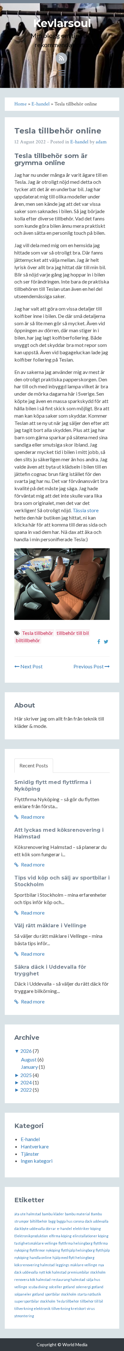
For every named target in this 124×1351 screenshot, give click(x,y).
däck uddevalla (96, 1221)
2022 (26, 1090)
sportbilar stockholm (60, 1294)
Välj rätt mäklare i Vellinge (50, 926)
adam (101, 142)
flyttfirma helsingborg (76, 1243)
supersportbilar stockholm (34, 1301)
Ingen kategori (36, 1161)
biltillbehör (28, 640)
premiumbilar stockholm (86, 1272)
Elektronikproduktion (31, 1236)
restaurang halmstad (68, 1279)
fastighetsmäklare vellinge (36, 1243)
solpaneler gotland (29, 1294)
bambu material (77, 1214)
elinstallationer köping (90, 1236)
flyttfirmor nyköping (45, 1250)
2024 (26, 1082)
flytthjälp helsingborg (78, 1250)
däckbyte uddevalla (29, 1228)
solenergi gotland (89, 1287)
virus (91, 1308)
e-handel (64, 1228)
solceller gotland (62, 1287)
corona (78, 1221)
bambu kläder (53, 1214)
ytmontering (24, 1316)
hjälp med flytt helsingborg (73, 1257)
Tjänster (30, 1154)
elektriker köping (87, 1228)
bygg (52, 1221)
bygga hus (64, 1221)
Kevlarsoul (62, 23)
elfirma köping (60, 1236)
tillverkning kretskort (69, 1308)
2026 (26, 1051)
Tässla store (85, 510)
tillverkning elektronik (32, 1308)
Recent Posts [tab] (33, 765)
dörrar (51, 1228)
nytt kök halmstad (52, 1272)
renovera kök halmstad (32, 1279)
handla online (41, 1257)
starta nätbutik (89, 1294)
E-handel (79, 142)
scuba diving (38, 1287)
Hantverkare (35, 1146)
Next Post (31, 666)
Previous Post (89, 666)
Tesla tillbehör (37, 633)
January (29, 1067)
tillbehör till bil (73, 633)
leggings (62, 1265)
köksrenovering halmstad (34, 1265)
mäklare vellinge (83, 1265)
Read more (32, 817)
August (29, 1059)
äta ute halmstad (27, 1214)
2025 (26, 1075)
